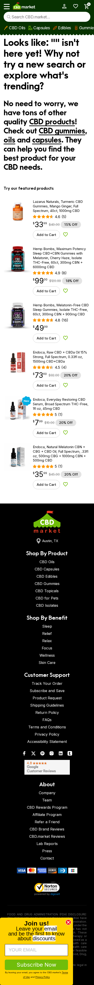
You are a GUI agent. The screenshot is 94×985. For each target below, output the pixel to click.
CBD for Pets (47, 598)
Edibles (64, 27)
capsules (46, 140)
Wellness (47, 655)
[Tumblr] (70, 754)
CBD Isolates (47, 605)
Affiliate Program (47, 814)
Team (47, 800)
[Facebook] (24, 754)
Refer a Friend (47, 822)
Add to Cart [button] (46, 235)
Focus (47, 648)
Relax (47, 641)
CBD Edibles (47, 576)
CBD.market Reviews (47, 836)
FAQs (47, 719)
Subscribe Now (36, 964)
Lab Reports (47, 843)
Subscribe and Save (47, 690)
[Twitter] (33, 754)
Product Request (47, 698)
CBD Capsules (47, 569)
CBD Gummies (47, 583)
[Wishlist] (74, 6)
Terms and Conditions (47, 727)
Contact (47, 858)
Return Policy (47, 712)
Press (47, 851)
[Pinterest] (42, 754)
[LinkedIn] (60, 754)
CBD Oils (17, 27)
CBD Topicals (47, 591)
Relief (47, 633)
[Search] (9, 17)
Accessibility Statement (47, 741)
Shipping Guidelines (47, 705)
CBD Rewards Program (47, 807)
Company (47, 793)
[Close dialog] (68, 922)
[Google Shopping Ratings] (47, 767)
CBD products (52, 122)
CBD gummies (62, 131)
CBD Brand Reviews (47, 829)
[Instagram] (51, 754)
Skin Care (47, 662)
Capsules (41, 27)
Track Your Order (47, 683)
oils (9, 140)
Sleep (47, 626)
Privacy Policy (47, 734)
